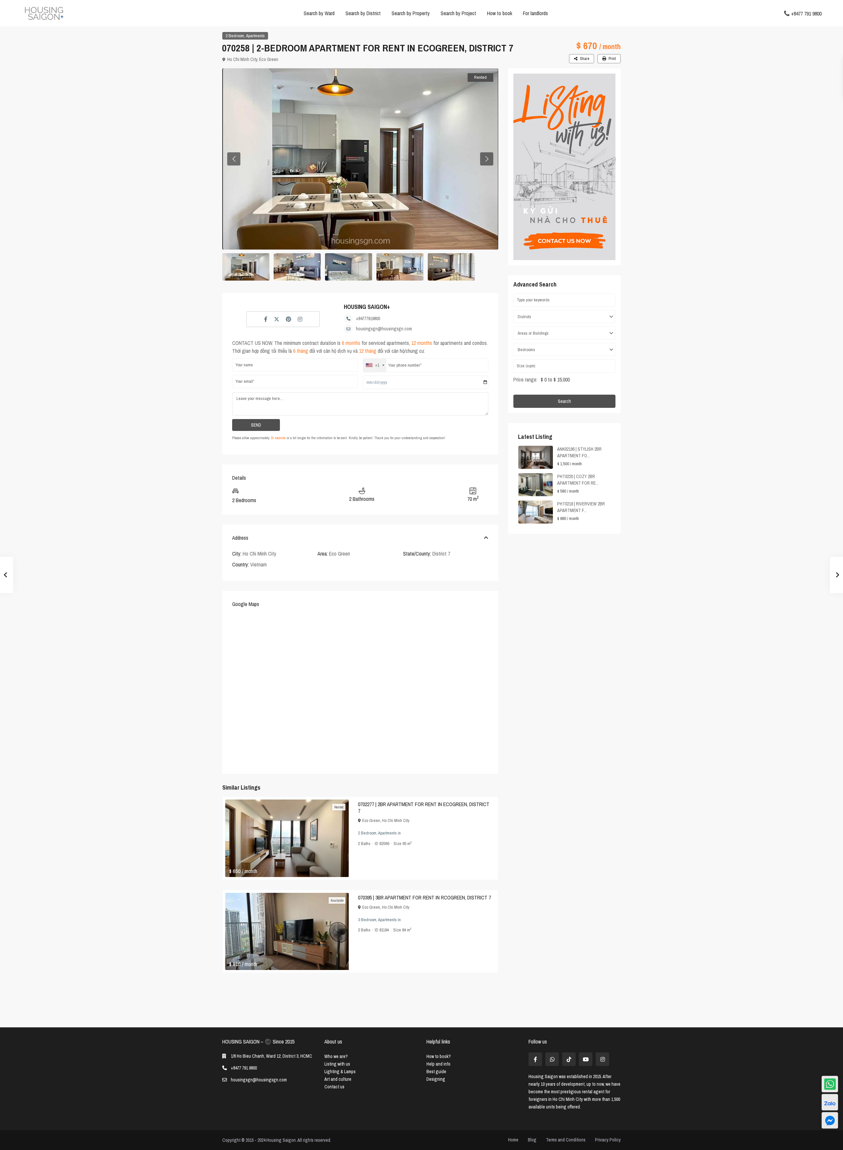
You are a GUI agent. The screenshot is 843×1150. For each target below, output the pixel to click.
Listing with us (337, 1064)
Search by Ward (319, 13)
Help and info (438, 1064)
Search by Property (411, 13)
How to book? (438, 1056)
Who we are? (336, 1056)
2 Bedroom (235, 36)
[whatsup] (552, 1059)
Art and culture (337, 1079)
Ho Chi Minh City (242, 59)
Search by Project (458, 13)
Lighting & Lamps (340, 1071)
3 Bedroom (367, 920)
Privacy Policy (608, 1140)
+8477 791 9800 (806, 13)
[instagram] (602, 1059)
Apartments (255, 36)
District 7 (441, 553)
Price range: (525, 379)
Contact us (334, 1087)
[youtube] (585, 1059)
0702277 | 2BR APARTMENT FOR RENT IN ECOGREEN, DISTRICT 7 (423, 807)
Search (564, 401)
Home (513, 1140)
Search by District (363, 13)
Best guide (436, 1071)
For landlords (535, 13)
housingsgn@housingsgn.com (384, 329)
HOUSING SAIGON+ (367, 307)
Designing (435, 1079)
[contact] (830, 1120)
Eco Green (268, 59)
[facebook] (535, 1059)
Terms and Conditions (565, 1140)
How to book (499, 13)
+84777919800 (368, 318)
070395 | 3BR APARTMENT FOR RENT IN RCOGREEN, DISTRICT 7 (424, 897)
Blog (532, 1140)
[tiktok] (569, 1059)
